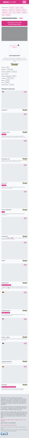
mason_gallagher (7, 209)
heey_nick (4, 183)
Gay (10, 12)
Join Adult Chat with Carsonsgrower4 (14, 23)
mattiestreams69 (6, 361)
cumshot (4, 134)
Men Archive (11, 420)
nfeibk (3, 260)
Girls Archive (4, 420)
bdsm (14, 387)
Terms (11, 425)
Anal (21, 7)
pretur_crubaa (6, 337)
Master (24, 12)
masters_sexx (6, 132)
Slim (14, 12)
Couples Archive (18, 420)
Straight (5, 12)
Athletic (7, 80)
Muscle (24, 10)
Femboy (8, 15)
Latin (17, 7)
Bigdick (7, 82)
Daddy (18, 12)
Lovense (18, 10)
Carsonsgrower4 (14, 55)
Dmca (15, 425)
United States (10, 78)
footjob (3, 312)
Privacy (3, 425)
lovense (4, 285)
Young (6, 74)
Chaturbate (10, 69)
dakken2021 (5, 283)
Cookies (7, 425)
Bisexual (5, 10)
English (14, 76)
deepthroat (9, 387)
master (8, 312)
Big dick (12, 7)
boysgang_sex (6, 159)
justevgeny (5, 236)
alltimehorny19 (6, 310)
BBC (3, 15)
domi (3, 212)
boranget (4, 384)
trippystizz (4, 110)
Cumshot (11, 10)
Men (21, 18)
